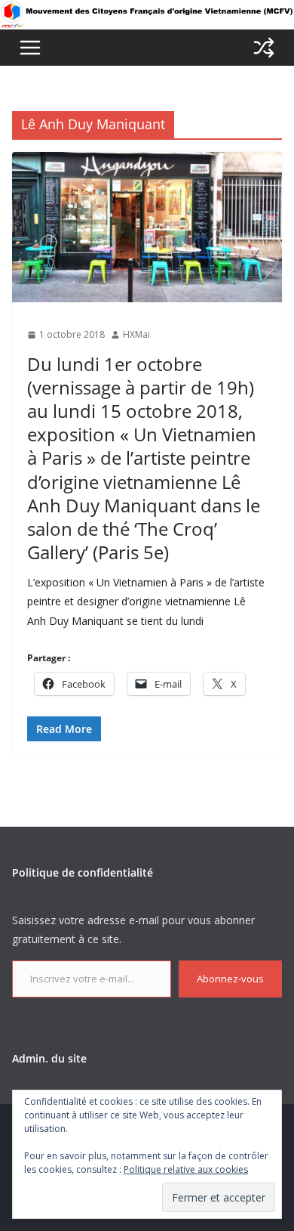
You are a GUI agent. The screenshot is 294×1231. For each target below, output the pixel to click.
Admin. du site (49, 1058)
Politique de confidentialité (82, 872)
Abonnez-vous (230, 978)
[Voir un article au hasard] (264, 47)
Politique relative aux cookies (186, 1169)
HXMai (136, 334)
